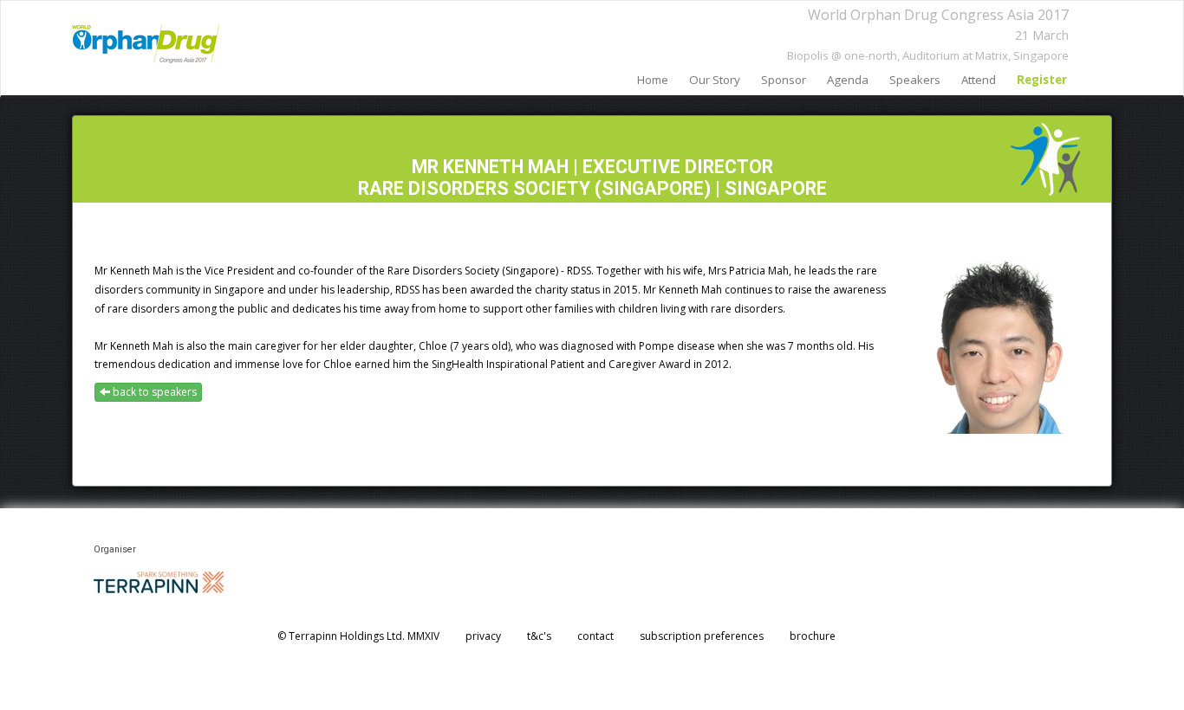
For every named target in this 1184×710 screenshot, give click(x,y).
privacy (483, 636)
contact (595, 636)
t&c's (539, 636)
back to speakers (153, 391)
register (1042, 79)
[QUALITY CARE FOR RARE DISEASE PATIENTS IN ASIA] (145, 44)
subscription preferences (702, 636)
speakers (914, 79)
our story (714, 79)
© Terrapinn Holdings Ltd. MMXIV (358, 636)
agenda (847, 79)
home (652, 79)
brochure (813, 636)
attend (978, 79)
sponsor (783, 79)
